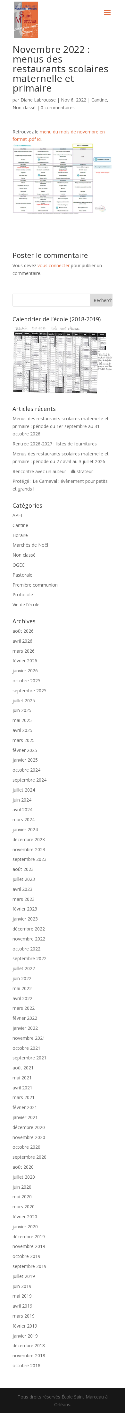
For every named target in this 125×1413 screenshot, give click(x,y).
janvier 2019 (25, 1336)
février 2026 (25, 661)
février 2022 (25, 1018)
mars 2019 (24, 1316)
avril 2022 (22, 998)
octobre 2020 (26, 1147)
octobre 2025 (26, 680)
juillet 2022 (24, 968)
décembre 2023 (29, 839)
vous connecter (54, 265)
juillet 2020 (24, 1177)
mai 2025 (22, 720)
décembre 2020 (29, 1127)
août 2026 (23, 631)
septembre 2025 (29, 690)
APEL (18, 515)
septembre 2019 (29, 1266)
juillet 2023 (24, 879)
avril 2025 (22, 730)
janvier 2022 (25, 1028)
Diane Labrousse (38, 100)
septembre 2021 (29, 1058)
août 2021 (23, 1068)
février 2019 (25, 1326)
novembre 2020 (29, 1137)
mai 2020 (22, 1197)
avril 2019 (22, 1306)
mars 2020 (24, 1206)
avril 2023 (22, 889)
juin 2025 (22, 710)
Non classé (24, 107)
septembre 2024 (29, 780)
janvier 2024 (25, 829)
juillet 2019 (24, 1276)
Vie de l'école (26, 604)
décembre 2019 (29, 1236)
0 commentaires (58, 107)
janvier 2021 (25, 1117)
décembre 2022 (29, 929)
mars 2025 (24, 740)
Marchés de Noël (30, 545)
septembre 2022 (29, 958)
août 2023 (23, 869)
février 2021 (25, 1107)
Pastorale (22, 575)
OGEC (19, 565)
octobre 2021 (26, 1048)
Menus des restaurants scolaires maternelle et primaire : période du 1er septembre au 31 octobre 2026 (61, 426)
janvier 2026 (25, 671)
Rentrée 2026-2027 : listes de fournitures (55, 444)
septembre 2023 (29, 859)
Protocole (23, 594)
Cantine (99, 100)
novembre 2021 (29, 1038)
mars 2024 (24, 819)
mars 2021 (24, 1097)
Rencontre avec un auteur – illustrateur (53, 471)
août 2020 (23, 1167)
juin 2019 (22, 1286)
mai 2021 (22, 1078)
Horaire (20, 535)
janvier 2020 (25, 1226)
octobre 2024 (26, 770)
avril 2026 (22, 641)
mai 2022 (22, 988)
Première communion (35, 585)
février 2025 (25, 750)
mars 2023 (24, 899)
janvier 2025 (25, 760)
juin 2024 (22, 800)
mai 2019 (22, 1296)
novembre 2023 (29, 849)
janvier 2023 (25, 919)
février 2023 (25, 909)
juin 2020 (22, 1187)
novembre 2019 (29, 1246)
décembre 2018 (29, 1345)
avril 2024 (22, 809)
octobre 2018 (26, 1365)
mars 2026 (24, 651)
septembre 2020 (29, 1157)
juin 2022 (22, 978)
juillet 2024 (24, 790)
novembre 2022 (29, 939)
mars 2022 (24, 1008)
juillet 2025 (24, 700)
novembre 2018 (29, 1355)
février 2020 (25, 1216)
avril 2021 (22, 1088)
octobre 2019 (26, 1256)
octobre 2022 (26, 949)
